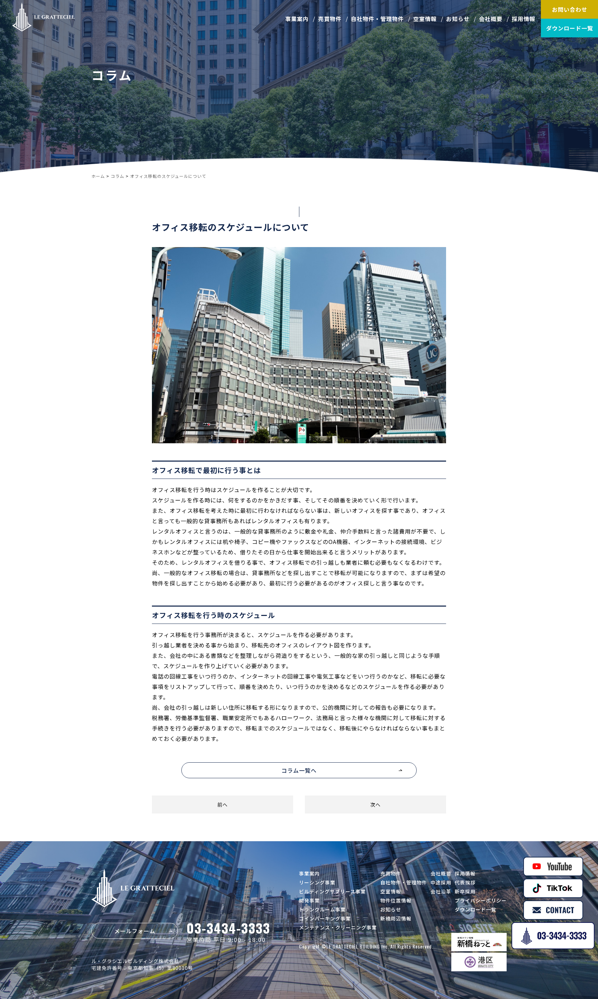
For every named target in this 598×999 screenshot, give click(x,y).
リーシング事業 (317, 882)
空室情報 (425, 19)
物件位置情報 (395, 900)
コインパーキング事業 (325, 918)
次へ (375, 804)
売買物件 (330, 19)
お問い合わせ (569, 9)
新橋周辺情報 (395, 918)
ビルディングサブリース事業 (332, 891)
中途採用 (441, 882)
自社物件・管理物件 (377, 19)
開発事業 (309, 900)
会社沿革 (441, 891)
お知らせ (458, 19)
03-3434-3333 (228, 927)
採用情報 (523, 19)
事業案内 (297, 19)
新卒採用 (465, 891)
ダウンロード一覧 (569, 28)
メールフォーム (134, 931)
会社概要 (490, 19)
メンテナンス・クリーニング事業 (338, 927)
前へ (222, 804)
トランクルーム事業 (322, 909)
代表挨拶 (465, 882)
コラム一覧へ (299, 770)
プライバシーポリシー (481, 900)
